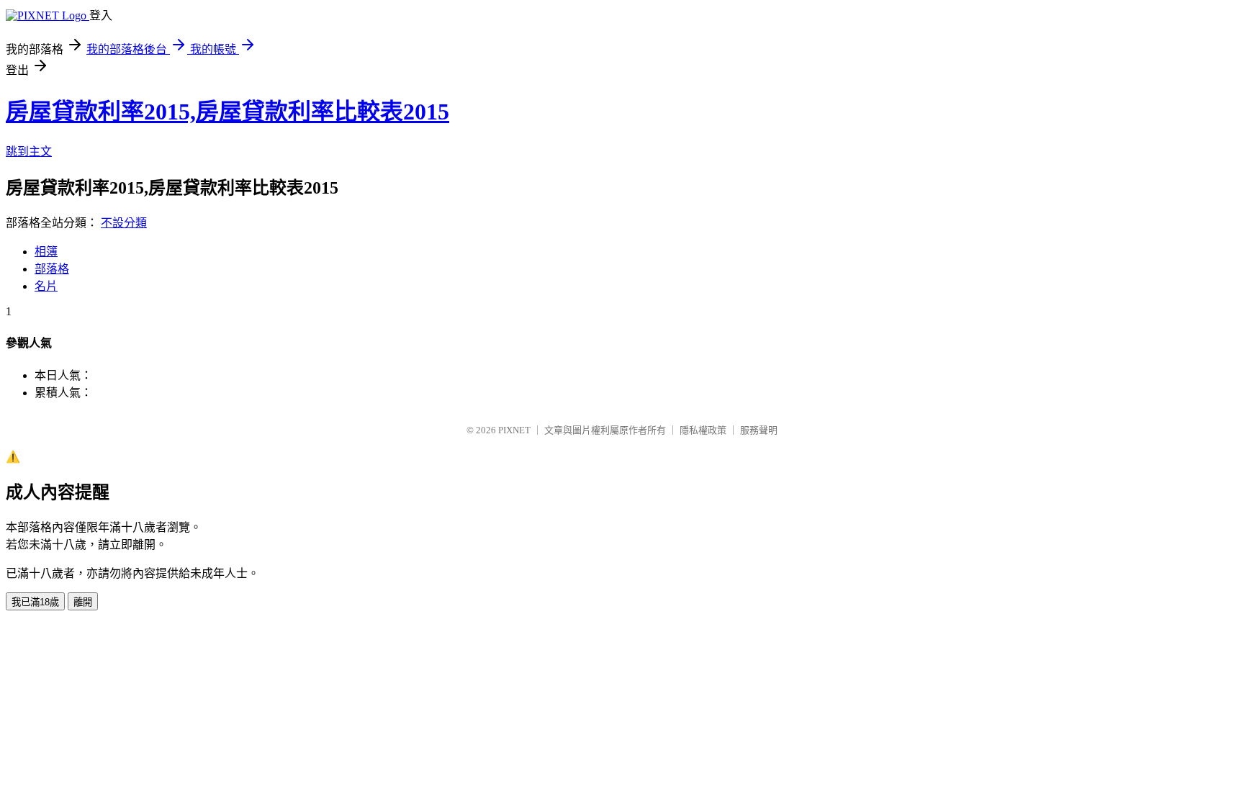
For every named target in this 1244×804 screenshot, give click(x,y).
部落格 (52, 269)
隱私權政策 (703, 430)
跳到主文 (29, 151)
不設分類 (124, 223)
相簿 (46, 251)
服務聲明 (759, 430)
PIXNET (514, 430)
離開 (82, 602)
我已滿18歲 (35, 602)
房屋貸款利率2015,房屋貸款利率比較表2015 (227, 112)
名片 (46, 286)
